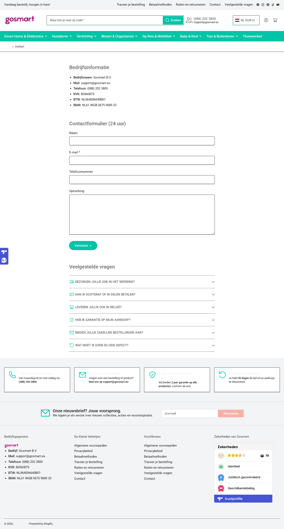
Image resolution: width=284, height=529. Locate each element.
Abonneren (230, 413)
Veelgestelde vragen (239, 4)
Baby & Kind (189, 36)
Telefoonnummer (81, 172)
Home (7, 46)
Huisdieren (60, 36)
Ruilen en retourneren (190, 4)
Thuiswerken (252, 36)
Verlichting (85, 36)
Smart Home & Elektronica (23, 36)
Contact (215, 4)
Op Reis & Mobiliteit (157, 36)
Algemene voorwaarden (90, 445)
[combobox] (115, 20)
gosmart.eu (20, 523)
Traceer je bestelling (131, 4)
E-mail (74, 152)
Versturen (81, 245)
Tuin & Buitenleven (220, 36)
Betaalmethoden (160, 4)
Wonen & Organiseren (117, 36)
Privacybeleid (83, 451)
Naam (73, 133)
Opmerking (76, 191)
